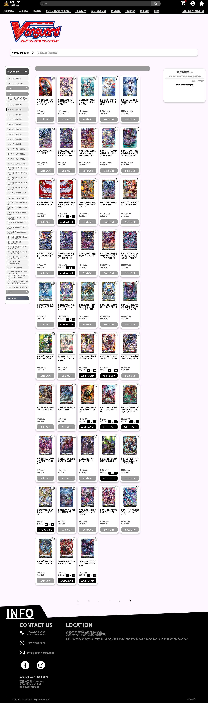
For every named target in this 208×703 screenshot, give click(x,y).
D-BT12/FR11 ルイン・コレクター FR (86, 459)
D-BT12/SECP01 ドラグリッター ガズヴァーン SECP (45, 102)
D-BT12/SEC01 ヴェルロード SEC (45, 152)
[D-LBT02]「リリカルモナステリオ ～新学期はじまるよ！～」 (17, 282)
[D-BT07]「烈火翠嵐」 (15, 134)
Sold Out (45, 119)
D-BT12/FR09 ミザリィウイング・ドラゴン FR (45, 460)
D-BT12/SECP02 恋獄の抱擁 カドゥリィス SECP (66, 102)
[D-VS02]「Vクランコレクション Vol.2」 (17, 183)
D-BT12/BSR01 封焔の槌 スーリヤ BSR (45, 203)
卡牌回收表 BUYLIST (193, 11)
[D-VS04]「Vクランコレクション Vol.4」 (17, 173)
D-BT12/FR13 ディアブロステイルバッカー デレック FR (130, 460)
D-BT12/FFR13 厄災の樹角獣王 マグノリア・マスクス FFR (129, 307)
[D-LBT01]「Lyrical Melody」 (17, 287)
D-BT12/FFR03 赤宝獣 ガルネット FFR (129, 203)
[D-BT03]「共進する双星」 (16, 154)
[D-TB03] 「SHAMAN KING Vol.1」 (16, 233)
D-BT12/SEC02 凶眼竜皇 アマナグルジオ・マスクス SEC (66, 153)
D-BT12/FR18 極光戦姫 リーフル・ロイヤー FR (130, 512)
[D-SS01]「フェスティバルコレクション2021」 (17, 257)
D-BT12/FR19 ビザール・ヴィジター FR (45, 562)
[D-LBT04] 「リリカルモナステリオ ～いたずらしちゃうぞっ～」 (17, 99)
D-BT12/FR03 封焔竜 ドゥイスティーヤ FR (130, 357)
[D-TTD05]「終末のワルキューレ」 (16, 193)
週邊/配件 (80, 11)
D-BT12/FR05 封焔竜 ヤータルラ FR (66, 408)
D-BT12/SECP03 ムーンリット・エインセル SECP (87, 102)
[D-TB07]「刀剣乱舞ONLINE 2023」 (17, 213)
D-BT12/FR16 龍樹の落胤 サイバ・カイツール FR (87, 512)
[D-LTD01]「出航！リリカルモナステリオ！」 (17, 272)
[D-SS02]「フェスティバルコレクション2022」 (17, 252)
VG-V (9, 292)
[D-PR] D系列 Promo (14, 267)
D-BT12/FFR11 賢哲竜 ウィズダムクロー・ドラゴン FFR (87, 307)
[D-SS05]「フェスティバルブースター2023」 (17, 247)
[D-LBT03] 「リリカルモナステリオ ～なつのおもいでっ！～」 (17, 277)
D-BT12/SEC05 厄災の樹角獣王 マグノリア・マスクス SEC (129, 153)
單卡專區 (23, 10)
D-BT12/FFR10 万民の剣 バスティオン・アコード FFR (66, 307)
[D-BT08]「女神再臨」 (15, 129)
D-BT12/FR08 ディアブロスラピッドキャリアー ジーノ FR (130, 409)
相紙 (156, 11)
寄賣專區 (145, 11)
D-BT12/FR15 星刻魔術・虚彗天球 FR (66, 511)
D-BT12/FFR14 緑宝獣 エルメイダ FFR (45, 357)
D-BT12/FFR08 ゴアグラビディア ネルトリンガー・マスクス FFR (129, 256)
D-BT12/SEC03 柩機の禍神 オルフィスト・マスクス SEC (87, 153)
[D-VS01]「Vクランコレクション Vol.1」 (17, 188)
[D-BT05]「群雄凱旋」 (15, 144)
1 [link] (78, 600)
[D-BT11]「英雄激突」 (15, 114)
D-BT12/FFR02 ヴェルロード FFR (108, 203)
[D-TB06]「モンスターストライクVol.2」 (17, 218)
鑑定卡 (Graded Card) (58, 11)
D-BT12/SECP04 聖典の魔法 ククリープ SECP (108, 102)
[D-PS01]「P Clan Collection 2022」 (13, 262)
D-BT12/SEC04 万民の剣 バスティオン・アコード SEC (108, 153)
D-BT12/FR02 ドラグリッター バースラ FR (108, 357)
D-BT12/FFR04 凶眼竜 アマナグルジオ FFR (45, 255)
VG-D (9, 94)
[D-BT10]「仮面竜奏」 (15, 119)
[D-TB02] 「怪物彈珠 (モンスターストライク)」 (17, 238)
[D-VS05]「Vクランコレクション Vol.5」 (17, 168)
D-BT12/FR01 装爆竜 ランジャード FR (87, 357)
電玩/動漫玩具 (98, 11)
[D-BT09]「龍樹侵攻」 (15, 124)
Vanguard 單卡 (13, 72)
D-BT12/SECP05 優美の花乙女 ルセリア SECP (129, 102)
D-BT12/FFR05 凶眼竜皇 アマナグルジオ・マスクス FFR (66, 255)
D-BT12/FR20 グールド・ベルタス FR (66, 562)
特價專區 (116, 11)
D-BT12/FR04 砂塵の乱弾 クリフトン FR (45, 408)
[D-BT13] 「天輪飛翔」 (15, 104)
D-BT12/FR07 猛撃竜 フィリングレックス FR (108, 409)
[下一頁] (130, 600)
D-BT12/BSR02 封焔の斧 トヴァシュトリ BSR (66, 204)
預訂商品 (130, 11)
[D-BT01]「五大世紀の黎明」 (17, 164)
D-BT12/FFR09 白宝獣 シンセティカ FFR (45, 306)
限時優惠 (37, 10)
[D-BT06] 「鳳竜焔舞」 (15, 139)
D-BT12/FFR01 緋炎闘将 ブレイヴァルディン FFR (87, 204)
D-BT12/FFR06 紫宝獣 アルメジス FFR (87, 254)
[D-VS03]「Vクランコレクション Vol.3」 (17, 178)
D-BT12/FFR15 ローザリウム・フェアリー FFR (66, 358)
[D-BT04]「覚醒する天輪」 (16, 149)
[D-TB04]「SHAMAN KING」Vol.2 (17, 228)
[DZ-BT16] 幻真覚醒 (14, 78)
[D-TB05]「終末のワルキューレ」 (17, 223)
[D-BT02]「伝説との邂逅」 (16, 159)
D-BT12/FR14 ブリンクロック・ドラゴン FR (45, 512)
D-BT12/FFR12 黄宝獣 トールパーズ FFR (108, 306)
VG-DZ (10, 88)
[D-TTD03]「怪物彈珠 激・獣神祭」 (17, 203)
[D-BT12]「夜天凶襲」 (15, 109)
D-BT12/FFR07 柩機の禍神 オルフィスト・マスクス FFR (108, 255)
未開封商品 (9, 10)
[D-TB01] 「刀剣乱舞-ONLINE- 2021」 (14, 242)
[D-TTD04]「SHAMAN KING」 (17, 198)
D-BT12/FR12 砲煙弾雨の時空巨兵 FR (108, 459)
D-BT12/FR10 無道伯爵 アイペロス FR (66, 459)
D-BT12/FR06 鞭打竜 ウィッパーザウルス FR (87, 409)
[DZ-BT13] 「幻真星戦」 (15, 83)
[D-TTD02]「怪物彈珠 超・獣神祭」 (17, 208)
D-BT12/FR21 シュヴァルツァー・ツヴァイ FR (87, 563)
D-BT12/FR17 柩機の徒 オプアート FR (108, 511)
